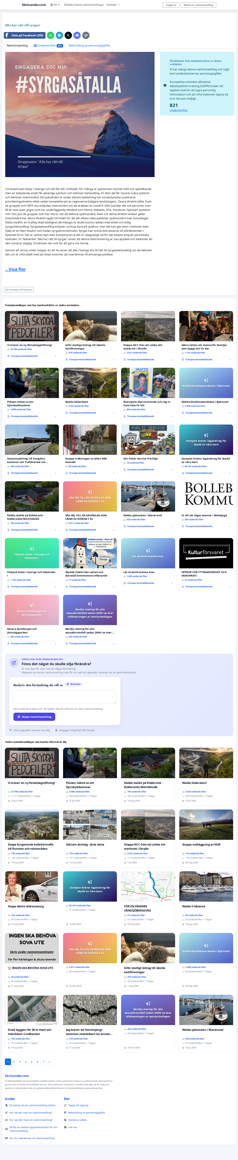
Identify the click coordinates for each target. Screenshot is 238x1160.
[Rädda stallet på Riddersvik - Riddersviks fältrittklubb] (32, 507)
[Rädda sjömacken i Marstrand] (148, 505)
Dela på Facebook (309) (27, 35)
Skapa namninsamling (36, 716)
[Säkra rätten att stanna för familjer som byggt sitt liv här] (206, 337)
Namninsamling (17, 45)
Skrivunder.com (34, 5)
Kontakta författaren (20, 289)
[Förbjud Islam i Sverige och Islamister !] (32, 564)
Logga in (171, 4)
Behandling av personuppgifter (89, 45)
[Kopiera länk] (86, 35)
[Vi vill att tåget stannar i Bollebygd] (206, 505)
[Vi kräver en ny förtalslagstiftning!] (32, 335)
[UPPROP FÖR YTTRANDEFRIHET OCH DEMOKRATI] (206, 564)
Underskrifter (49, 45)
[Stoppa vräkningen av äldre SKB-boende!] (90, 451)
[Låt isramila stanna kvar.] (148, 562)
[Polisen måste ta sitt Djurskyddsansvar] (32, 394)
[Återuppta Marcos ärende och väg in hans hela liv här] (148, 394)
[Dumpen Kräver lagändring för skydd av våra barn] (206, 451)
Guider (10, 1099)
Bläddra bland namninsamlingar (84, 4)
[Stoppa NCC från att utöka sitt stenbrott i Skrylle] (148, 337)
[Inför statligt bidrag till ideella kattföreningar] (90, 337)
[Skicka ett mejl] (77, 35)
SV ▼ (57, 4)
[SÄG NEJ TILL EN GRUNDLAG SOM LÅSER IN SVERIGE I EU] (90, 507)
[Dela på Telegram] (59, 35)
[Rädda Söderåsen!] (90, 392)
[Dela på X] (68, 35)
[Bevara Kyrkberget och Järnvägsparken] (32, 621)
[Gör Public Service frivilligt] (148, 449)
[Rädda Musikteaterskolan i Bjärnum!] (206, 392)
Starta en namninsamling (198, 4)
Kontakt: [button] (112, 4)
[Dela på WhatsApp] (50, 35)
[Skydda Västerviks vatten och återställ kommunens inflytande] (90, 564)
